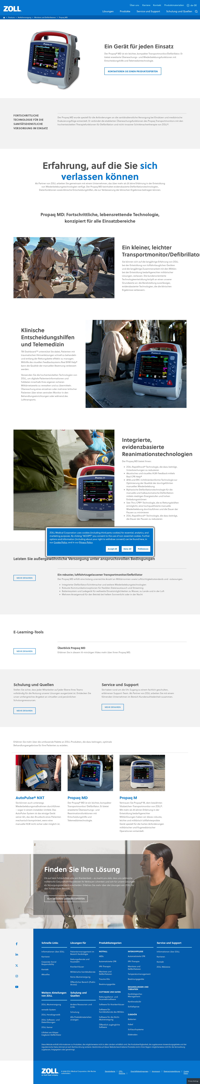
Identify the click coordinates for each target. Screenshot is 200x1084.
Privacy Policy (86, 542)
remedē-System (48, 1009)
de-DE (193, 5)
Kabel (130, 1024)
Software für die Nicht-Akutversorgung (109, 1018)
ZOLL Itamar (47, 1027)
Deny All (127, 548)
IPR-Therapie (105, 966)
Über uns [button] (135, 5)
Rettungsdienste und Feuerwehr (79, 960)
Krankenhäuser (77, 966)
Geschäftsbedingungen (139, 1071)
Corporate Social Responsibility (48, 963)
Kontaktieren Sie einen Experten (66, 898)
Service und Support (148, 11)
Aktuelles (45, 974)
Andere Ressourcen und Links (81, 1005)
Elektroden (133, 1034)
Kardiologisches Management (135, 995)
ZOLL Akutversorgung (51, 1004)
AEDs (101, 956)
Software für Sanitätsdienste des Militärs (111, 1010)
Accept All (112, 548)
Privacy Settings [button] (193, 1081)
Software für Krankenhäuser (111, 1004)
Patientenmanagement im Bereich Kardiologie (82, 952)
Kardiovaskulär (134, 1001)
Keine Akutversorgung (80, 977)
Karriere (146, 5)
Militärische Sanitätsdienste (82, 972)
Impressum (156, 1071)
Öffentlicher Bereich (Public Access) (82, 983)
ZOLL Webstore (163, 967)
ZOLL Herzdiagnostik (50, 1014)
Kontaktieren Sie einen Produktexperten (133, 71)
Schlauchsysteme (136, 1029)
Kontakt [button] (157, 5)
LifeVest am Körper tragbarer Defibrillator (51, 1033)
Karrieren (45, 956)
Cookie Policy (186, 1072)
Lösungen (108, 11)
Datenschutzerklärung (172, 1071)
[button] (192, 6)
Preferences (143, 548)
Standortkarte (110, 1071)
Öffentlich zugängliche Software (109, 1025)
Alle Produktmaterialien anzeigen (81, 1018)
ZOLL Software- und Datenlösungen (50, 1021)
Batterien (132, 1019)
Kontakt (44, 969)
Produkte (125, 11)
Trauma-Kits (104, 979)
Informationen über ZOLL (52, 951)
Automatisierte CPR (107, 961)
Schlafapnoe (133, 1006)
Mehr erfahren (25, 577)
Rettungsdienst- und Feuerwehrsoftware (108, 998)
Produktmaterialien (174, 5)
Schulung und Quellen (179, 11)
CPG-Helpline (122, 1072)
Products (11, 17)
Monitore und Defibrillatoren (45, 17)
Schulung (74, 1012)
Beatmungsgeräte (107, 984)
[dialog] (100, 542)
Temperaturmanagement (139, 974)
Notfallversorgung (24, 17)
